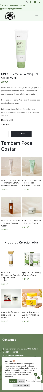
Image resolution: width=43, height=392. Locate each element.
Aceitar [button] (12, 381)
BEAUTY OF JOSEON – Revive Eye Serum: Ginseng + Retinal (10, 183)
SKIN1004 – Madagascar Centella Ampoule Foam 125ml (10, 276)
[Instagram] (27, 2)
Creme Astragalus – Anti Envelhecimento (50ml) (31, 315)
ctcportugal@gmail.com (12, 9)
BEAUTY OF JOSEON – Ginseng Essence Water (10, 223)
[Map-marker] (39, 2)
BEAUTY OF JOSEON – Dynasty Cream (31, 221)
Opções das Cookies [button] (21, 385)
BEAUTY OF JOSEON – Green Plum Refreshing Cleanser (31, 183)
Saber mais (30, 381)
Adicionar (21, 134)
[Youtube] (35, 2)
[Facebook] (30, 2)
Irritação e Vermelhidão (11, 112)
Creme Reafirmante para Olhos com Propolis (10, 315)
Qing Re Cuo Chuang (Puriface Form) (31, 273)
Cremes (31, 109)
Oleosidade (26, 112)
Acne (13, 109)
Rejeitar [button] (21, 381)
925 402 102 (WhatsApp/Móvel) (14, 5)
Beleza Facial (21, 109)
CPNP (11, 120)
